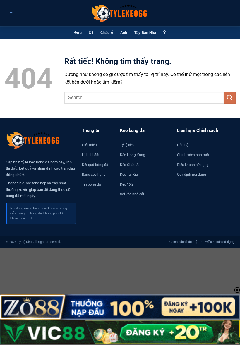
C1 (91, 32)
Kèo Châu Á (129, 165)
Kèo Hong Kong (132, 155)
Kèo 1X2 (126, 184)
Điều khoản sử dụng (193, 165)
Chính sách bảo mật (193, 155)
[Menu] (10, 13)
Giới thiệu (89, 145)
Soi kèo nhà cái (132, 194)
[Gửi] (230, 97)
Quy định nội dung (191, 174)
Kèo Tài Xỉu (129, 174)
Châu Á (106, 32)
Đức (78, 32)
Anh (123, 32)
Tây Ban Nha (145, 32)
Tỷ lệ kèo (127, 145)
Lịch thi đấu (91, 155)
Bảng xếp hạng (94, 174)
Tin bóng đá (91, 184)
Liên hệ (182, 145)
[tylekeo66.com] (120, 13)
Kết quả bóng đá (95, 165)
